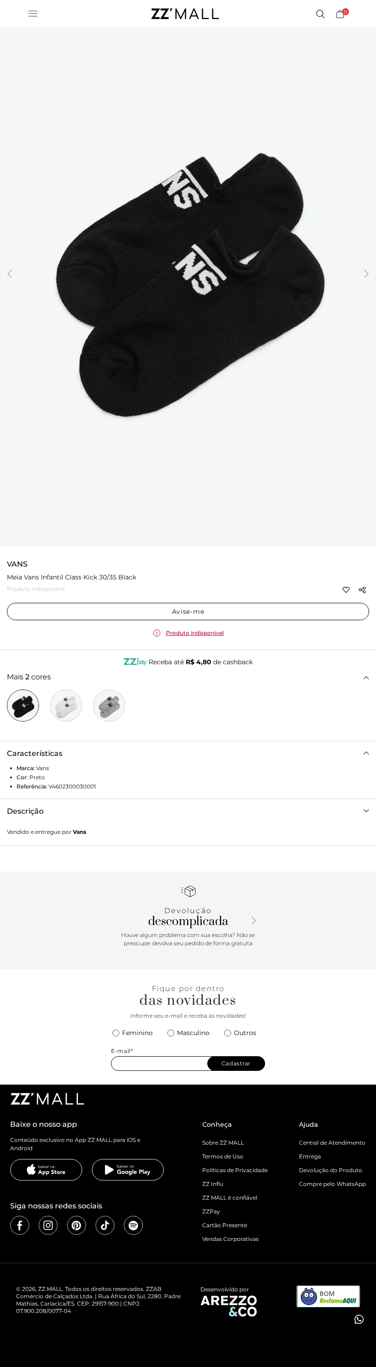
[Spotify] (133, 1225)
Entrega (310, 1156)
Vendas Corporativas (230, 1238)
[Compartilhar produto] (362, 590)
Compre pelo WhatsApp (332, 1183)
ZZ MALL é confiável (229, 1197)
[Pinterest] (76, 1225)
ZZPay (211, 1211)
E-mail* (122, 1051)
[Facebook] (19, 1225)
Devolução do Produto (330, 1170)
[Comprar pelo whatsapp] (358, 1319)
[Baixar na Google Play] (128, 1170)
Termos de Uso (222, 1156)
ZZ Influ (212, 1183)
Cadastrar (236, 1063)
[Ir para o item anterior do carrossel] (9, 274)
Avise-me (188, 611)
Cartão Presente (224, 1225)
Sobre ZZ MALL (223, 1142)
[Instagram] (48, 1225)
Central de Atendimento (332, 1142)
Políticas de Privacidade (235, 1170)
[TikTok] (105, 1225)
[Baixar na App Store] (46, 1170)
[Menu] (33, 13)
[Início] (184, 13)
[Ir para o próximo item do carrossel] (366, 274)
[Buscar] (320, 14)
